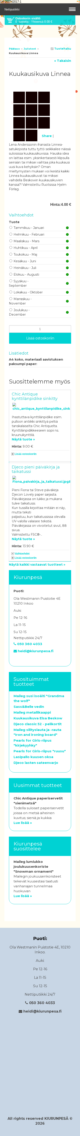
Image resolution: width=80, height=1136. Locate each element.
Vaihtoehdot (22, 553)
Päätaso (14, 48)
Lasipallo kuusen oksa (33, 757)
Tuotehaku (62, 48)
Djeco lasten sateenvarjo (36, 763)
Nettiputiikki (12, 9)
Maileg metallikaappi (32, 712)
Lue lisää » (23, 823)
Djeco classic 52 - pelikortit (38, 724)
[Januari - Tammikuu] (40, 83)
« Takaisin (62, 61)
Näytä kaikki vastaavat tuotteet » (37, 565)
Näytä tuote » (23, 439)
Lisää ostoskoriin (25, 454)
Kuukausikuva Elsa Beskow (38, 718)
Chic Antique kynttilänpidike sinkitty (35, 396)
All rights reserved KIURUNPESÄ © (40, 1118)
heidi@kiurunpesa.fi (35, 651)
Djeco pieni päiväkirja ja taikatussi (36, 469)
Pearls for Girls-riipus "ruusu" (40, 751)
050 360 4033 (29, 644)
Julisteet (30, 48)
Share (47, 136)
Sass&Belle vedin (29, 706)
